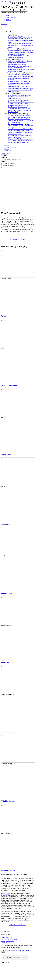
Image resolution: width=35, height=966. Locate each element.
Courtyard (4, 895)
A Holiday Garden (8, 801)
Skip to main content (7, 1)
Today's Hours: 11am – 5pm (14, 12)
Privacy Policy (19, 950)
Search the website (8, 163)
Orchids (4, 316)
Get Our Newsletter (6, 942)
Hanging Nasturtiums (9, 385)
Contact (7, 939)
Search (3, 161)
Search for (4, 157)
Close (3, 952)
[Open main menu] (1, 27)
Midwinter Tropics (8, 870)
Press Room (13, 939)
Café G (3, 939)
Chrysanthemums (7, 732)
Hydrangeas (5, 524)
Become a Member (10, 17)
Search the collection (9, 165)
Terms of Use (28, 950)
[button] (6, 35)
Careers (3, 941)
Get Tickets (7, 21)
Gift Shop (7, 15)
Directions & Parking (7, 937)
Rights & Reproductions (8, 950)
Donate (6, 19)
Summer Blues (6, 593)
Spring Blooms (6, 455)
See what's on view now (17, 239)
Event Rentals (10, 941)
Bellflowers (5, 662)
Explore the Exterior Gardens (17, 925)
